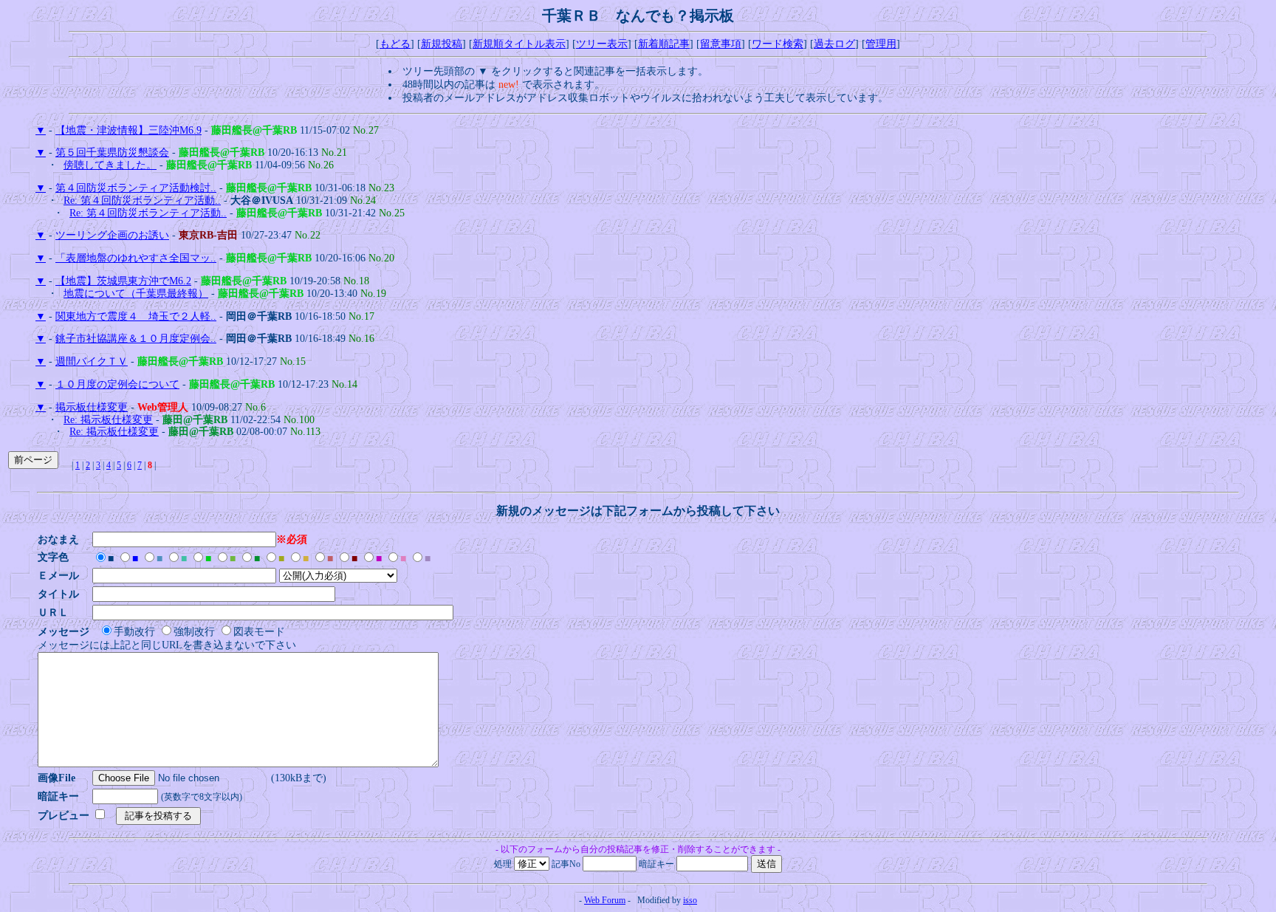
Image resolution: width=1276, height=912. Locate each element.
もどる (395, 43)
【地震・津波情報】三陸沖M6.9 (128, 130)
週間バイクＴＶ (91, 361)
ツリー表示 (602, 43)
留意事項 (720, 43)
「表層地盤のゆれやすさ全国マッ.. (135, 258)
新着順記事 (664, 43)
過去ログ (834, 43)
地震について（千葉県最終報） (136, 293)
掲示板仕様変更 (91, 407)
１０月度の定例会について (117, 384)
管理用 (880, 43)
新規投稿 (441, 43)
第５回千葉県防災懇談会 (112, 152)
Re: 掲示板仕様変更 (108, 419)
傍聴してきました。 (110, 165)
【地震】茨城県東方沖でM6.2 (123, 281)
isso (690, 900)
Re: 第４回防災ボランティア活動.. (142, 200)
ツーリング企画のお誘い (112, 235)
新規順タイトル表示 (519, 43)
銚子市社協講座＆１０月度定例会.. (135, 338)
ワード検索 (777, 43)
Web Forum (604, 900)
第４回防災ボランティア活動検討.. (135, 187)
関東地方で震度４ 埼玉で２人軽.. (135, 316)
